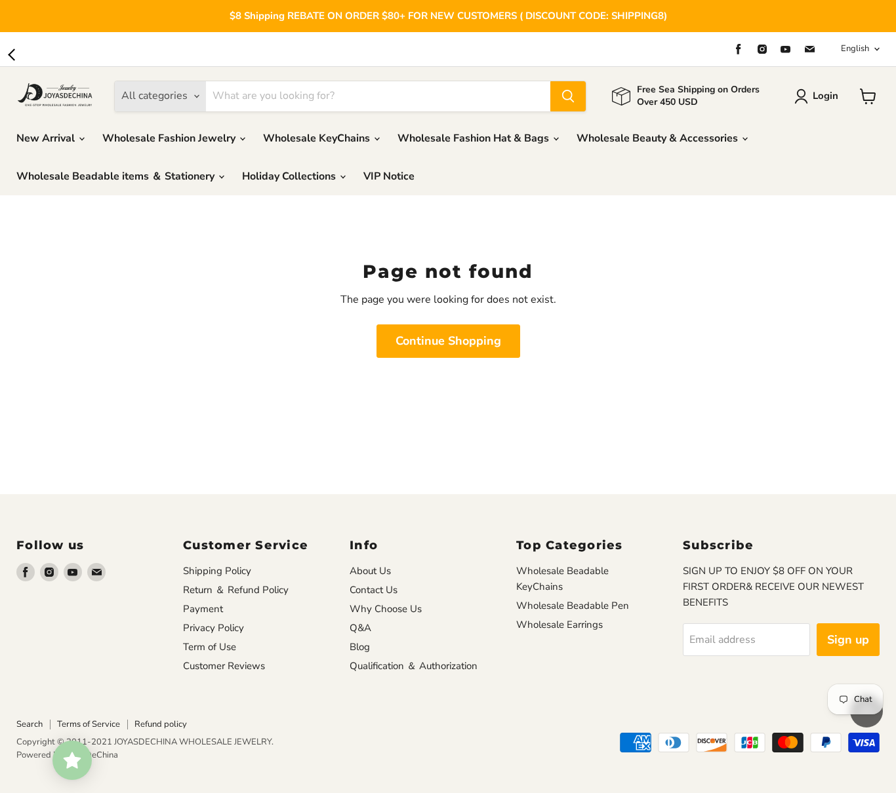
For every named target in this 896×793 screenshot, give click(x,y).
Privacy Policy (213, 627)
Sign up (848, 640)
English (855, 48)
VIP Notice (389, 176)
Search (29, 724)
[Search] (568, 96)
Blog (360, 646)
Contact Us (373, 589)
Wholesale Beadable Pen (572, 605)
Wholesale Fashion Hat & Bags (474, 138)
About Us (370, 570)
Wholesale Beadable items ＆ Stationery (116, 176)
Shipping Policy (217, 570)
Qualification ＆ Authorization (414, 665)
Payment (203, 608)
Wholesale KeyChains (318, 138)
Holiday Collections (290, 176)
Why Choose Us (386, 608)
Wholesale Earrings (559, 624)
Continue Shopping (448, 341)
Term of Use (209, 646)
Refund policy (160, 724)
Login (825, 95)
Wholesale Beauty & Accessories (659, 138)
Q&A (360, 627)
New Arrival (46, 138)
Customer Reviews (224, 665)
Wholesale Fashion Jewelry (170, 138)
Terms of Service (88, 724)
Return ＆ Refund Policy (236, 589)
